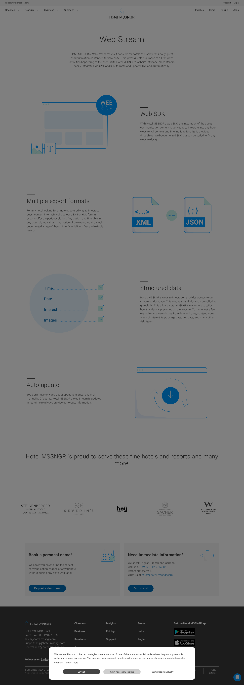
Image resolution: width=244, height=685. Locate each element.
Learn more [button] (72, 662)
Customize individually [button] (162, 672)
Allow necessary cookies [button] (122, 672)
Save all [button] (81, 672)
